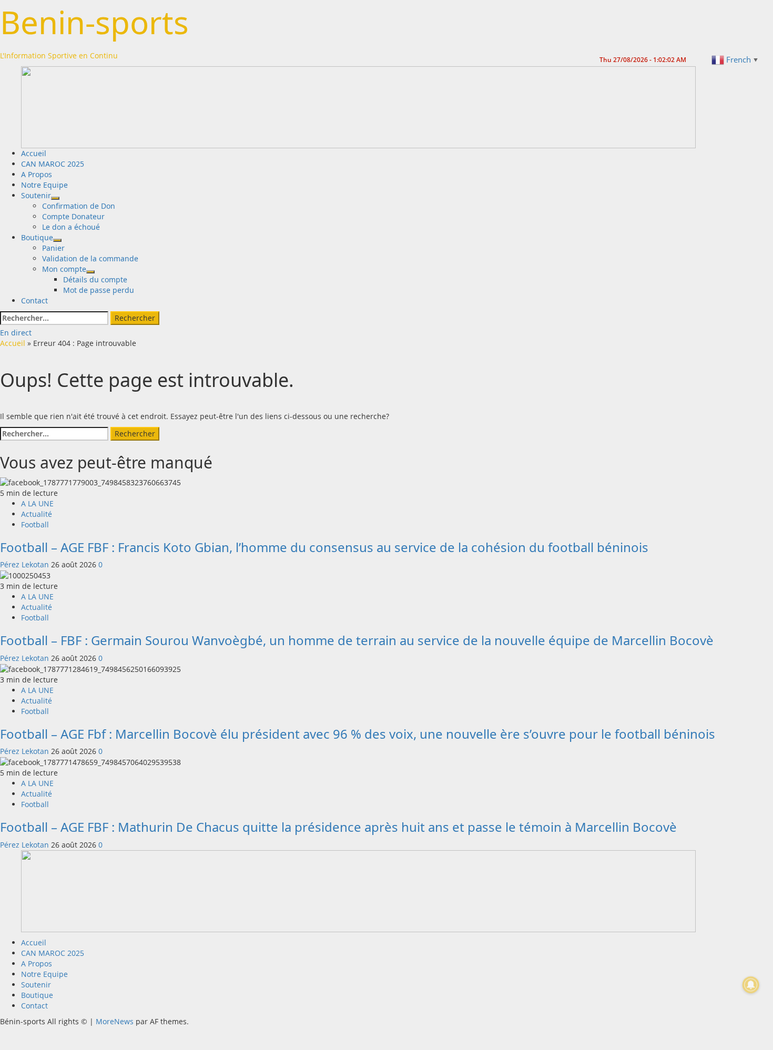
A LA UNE (37, 503)
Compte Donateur (73, 216)
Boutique (37, 237)
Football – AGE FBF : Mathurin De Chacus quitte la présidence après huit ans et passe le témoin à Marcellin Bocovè (338, 826)
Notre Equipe (44, 185)
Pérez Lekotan (25, 564)
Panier (53, 248)
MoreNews (115, 1021)
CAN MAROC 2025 (52, 164)
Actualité (36, 514)
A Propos (36, 174)
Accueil (33, 153)
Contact (34, 300)
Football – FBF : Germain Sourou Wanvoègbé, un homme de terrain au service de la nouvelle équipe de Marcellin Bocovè (357, 640)
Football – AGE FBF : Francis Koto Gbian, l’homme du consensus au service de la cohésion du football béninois (324, 547)
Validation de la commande (90, 258)
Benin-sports (94, 22)
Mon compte (64, 269)
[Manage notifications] (751, 984)
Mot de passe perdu (98, 290)
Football (35, 524)
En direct (16, 333)
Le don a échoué (71, 227)
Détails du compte (95, 279)
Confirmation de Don (78, 206)
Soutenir (36, 195)
